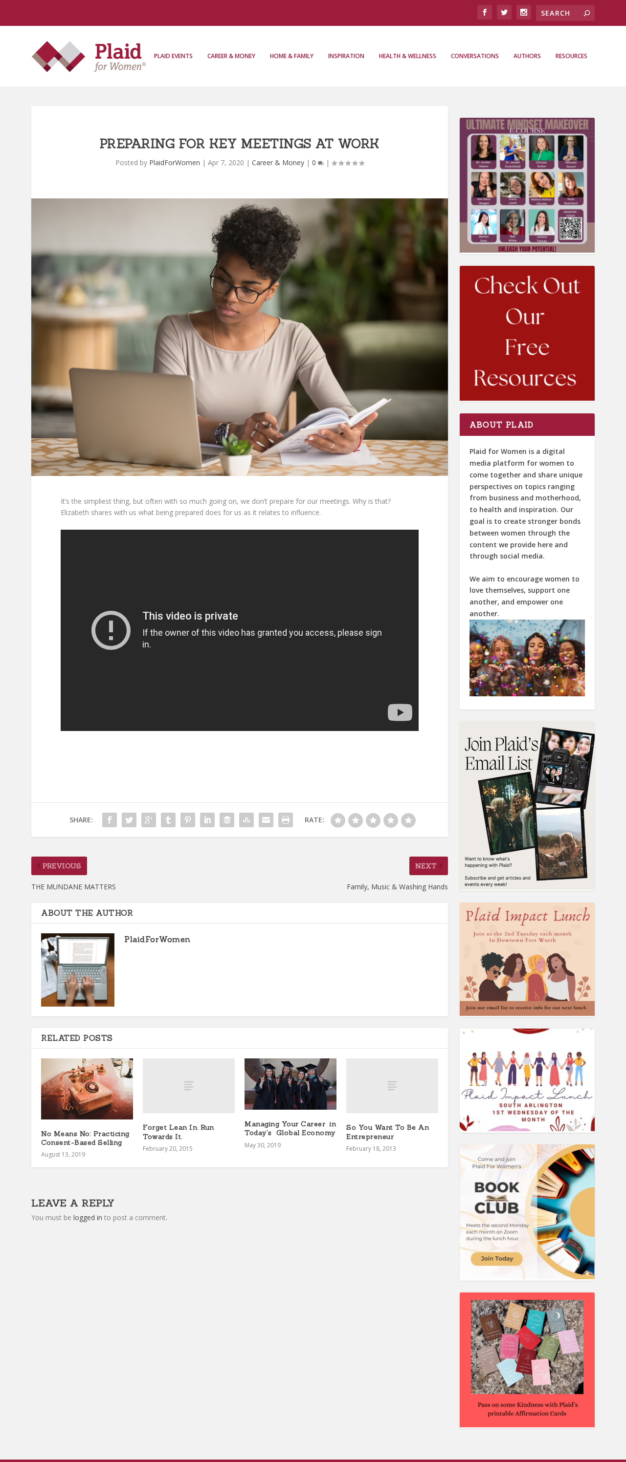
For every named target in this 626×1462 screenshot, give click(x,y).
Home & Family (291, 56)
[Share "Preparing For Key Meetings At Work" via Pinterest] (188, 820)
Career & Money (231, 56)
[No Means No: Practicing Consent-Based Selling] (87, 1088)
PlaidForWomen (174, 162)
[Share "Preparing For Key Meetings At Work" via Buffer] (227, 820)
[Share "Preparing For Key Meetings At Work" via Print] (285, 820)
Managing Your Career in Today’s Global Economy (290, 1128)
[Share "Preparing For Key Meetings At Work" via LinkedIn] (207, 820)
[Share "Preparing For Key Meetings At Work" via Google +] (148, 820)
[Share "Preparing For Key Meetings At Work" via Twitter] (129, 820)
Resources (571, 56)
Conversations (475, 56)
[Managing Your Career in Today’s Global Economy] (290, 1084)
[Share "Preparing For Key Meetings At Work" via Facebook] (109, 820)
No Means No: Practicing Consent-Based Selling (85, 1138)
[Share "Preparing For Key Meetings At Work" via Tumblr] (168, 820)
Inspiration (346, 56)
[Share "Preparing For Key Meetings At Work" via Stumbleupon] (246, 820)
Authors (527, 56)
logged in (87, 1217)
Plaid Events (173, 56)
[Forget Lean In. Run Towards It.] (189, 1086)
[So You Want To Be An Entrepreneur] (392, 1086)
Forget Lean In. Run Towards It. (178, 1131)
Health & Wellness (407, 56)
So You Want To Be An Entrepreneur (387, 1131)
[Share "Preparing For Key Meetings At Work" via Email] (266, 820)
